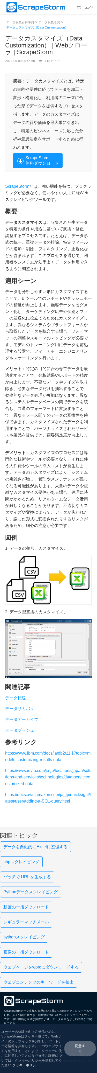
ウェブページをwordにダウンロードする (41, 967)
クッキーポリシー (25, 1065)
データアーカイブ (21, 719)
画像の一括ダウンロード (26, 952)
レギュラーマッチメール (26, 922)
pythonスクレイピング (24, 937)
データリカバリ (19, 708)
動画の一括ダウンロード (26, 907)
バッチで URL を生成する (27, 877)
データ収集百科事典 (20, 22)
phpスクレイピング (21, 862)
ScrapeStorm (17, 186)
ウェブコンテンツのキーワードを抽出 (38, 982)
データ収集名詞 (49, 22)
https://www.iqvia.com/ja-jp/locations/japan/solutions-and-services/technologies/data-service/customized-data (48, 777)
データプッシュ (19, 730)
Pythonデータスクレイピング (30, 892)
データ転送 (15, 698)
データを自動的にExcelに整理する (35, 847)
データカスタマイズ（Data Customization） (37, 27)
